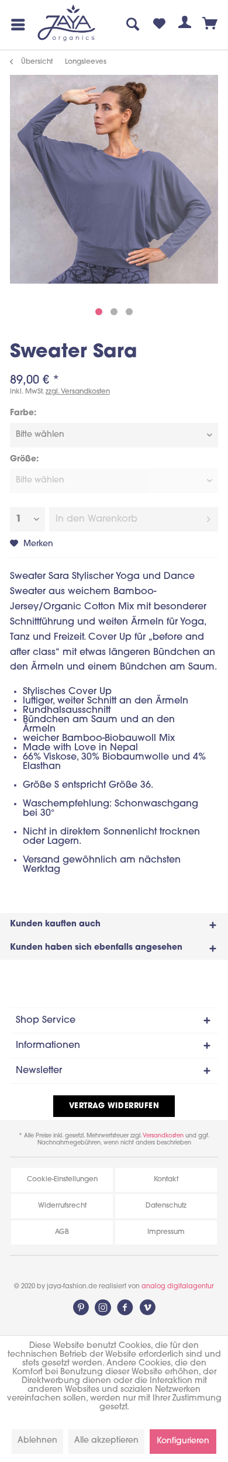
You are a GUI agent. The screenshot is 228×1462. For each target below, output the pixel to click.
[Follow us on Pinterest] (80, 1307)
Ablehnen (37, 1440)
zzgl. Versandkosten (78, 391)
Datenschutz (166, 1205)
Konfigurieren (183, 1441)
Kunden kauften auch (55, 924)
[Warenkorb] (210, 24)
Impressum (166, 1232)
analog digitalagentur (177, 1287)
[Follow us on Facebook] (125, 1307)
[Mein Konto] (184, 24)
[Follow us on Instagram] (103, 1307)
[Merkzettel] (159, 24)
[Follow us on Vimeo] (147, 1307)
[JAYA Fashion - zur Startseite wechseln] (66, 23)
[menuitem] (15, 24)
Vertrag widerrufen (114, 1106)
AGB (62, 1232)
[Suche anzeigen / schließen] (133, 24)
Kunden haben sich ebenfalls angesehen (96, 947)
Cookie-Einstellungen (62, 1179)
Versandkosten (163, 1136)
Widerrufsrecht (62, 1205)
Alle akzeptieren (106, 1440)
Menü (15, 24)
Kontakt (166, 1179)
